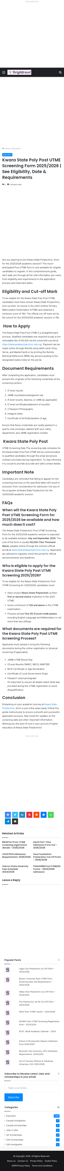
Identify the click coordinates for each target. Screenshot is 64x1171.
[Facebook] (8, 815)
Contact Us (23, 1161)
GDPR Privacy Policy (21, 1165)
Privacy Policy (36, 1161)
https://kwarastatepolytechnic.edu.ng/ (22, 344)
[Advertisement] (32, 36)
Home (7, 148)
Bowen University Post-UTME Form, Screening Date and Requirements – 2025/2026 (36, 981)
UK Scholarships (14, 1135)
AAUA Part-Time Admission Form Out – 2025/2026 (45, 845)
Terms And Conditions (42, 1165)
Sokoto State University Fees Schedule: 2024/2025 (15, 869)
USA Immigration (14, 1144)
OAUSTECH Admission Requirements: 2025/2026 (16, 855)
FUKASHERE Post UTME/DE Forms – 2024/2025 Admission (46, 869)
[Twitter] (15, 815)
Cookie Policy (51, 1161)
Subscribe (13, 1097)
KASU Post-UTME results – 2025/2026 (37, 1011)
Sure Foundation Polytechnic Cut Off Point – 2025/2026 (47, 857)
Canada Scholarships (16, 1125)
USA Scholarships (14, 1140)
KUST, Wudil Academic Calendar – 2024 (37, 1031)
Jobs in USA (12, 1130)
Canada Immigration (16, 1120)
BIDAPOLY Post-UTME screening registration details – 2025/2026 (14, 845)
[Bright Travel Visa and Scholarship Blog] (19, 72)
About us (11, 1161)
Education (16, 148)
